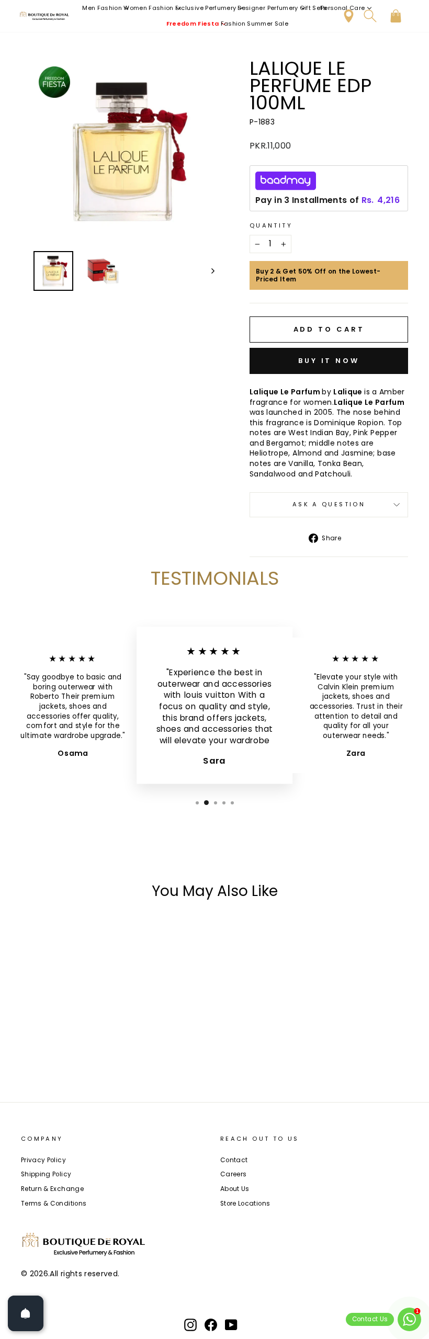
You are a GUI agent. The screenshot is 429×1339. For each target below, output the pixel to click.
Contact (233, 1160)
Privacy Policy (43, 1160)
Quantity (271, 226)
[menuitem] (105, 8)
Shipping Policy (46, 1174)
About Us (235, 1189)
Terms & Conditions (53, 1203)
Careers (233, 1174)
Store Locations (245, 1203)
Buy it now (328, 361)
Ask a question (328, 504)
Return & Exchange (52, 1189)
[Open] (25, 1313)
